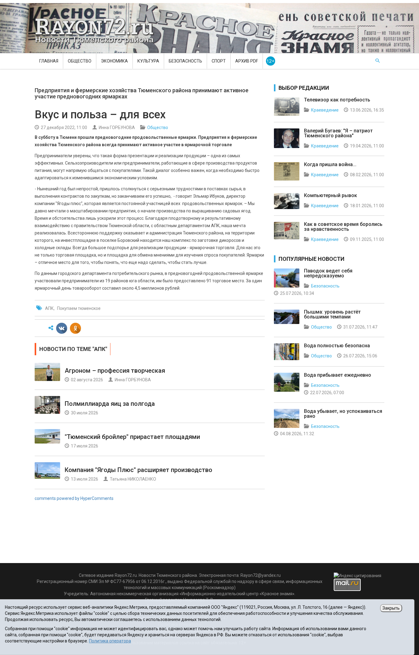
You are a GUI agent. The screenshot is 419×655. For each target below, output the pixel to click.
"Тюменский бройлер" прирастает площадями (132, 436)
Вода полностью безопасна (337, 345)
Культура (148, 61)
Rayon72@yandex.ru (260, 575)
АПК (49, 308)
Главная (48, 61)
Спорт (219, 61)
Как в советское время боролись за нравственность (343, 226)
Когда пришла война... (330, 164)
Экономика (114, 61)
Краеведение (325, 110)
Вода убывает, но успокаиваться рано (343, 413)
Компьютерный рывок (330, 195)
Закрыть (391, 608)
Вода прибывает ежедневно (337, 375)
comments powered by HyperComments (74, 498)
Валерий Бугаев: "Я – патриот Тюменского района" (338, 133)
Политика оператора (110, 640)
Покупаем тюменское (79, 308)
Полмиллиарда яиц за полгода (110, 403)
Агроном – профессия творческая (115, 370)
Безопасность (185, 61)
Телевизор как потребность (337, 100)
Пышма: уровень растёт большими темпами (332, 314)
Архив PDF (246, 61)
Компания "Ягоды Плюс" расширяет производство (138, 470)
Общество (79, 61)
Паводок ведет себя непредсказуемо (328, 273)
